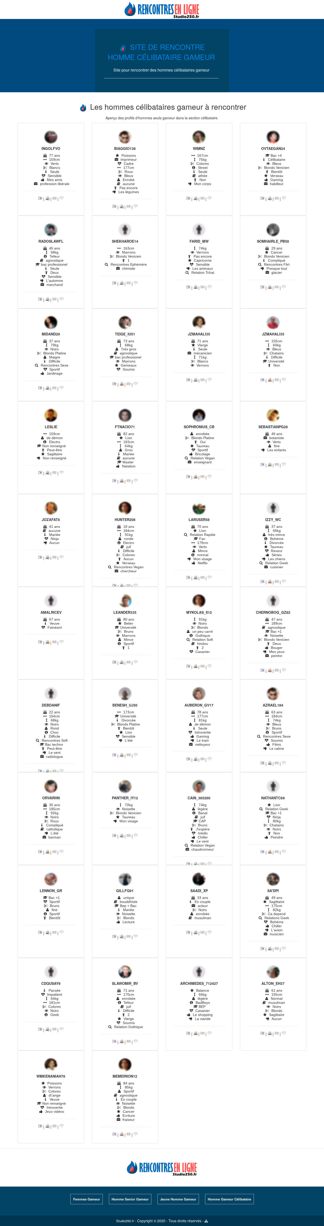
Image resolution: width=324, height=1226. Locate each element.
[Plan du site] (206, 1220)
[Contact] (54, 198)
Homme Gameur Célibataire (229, 1199)
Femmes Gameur (86, 1199)
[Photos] (40, 198)
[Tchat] (61, 198)
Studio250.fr (125, 1220)
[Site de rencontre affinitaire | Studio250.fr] (162, 8)
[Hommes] (51, 137)
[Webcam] (47, 198)
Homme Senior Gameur (130, 1199)
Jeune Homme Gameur (178, 1199)
